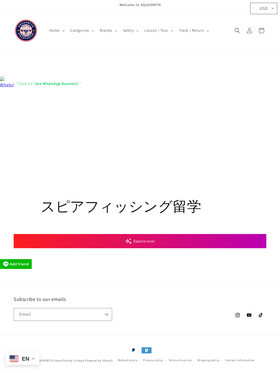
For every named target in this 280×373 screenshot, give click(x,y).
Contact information (240, 360)
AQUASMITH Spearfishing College (60, 360)
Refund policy (128, 360)
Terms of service (180, 360)
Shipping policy (208, 360)
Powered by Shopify (99, 360)
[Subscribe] (106, 314)
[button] (56, 30)
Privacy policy (153, 360)
